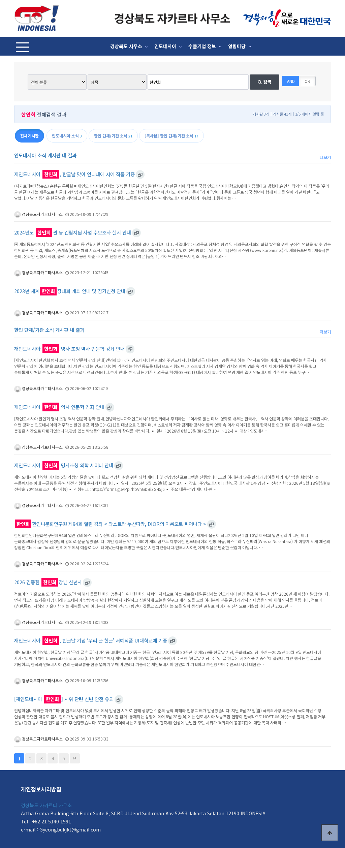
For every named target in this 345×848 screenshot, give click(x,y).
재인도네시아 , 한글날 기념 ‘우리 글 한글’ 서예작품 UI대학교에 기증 (90, 640)
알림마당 (237, 46)
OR (307, 81)
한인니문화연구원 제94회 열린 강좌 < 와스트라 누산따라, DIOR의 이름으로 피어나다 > (111, 524)
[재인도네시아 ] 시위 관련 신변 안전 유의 (64, 699)
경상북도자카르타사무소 (42, 214)
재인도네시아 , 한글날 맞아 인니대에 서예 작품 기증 (74, 174)
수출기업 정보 (202, 46)
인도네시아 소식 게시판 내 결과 (45, 155)
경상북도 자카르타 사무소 (46, 805)
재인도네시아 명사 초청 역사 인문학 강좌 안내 (69, 348)
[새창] (140, 174)
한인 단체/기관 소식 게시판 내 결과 (49, 329)
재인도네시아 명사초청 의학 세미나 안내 (63, 465)
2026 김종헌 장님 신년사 (48, 582)
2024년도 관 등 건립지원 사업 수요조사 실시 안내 (72, 232)
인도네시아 (165, 46)
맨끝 (75, 758)
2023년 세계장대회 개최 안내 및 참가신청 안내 (69, 291)
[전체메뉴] (22, 46)
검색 (266, 81)
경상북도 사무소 (126, 46)
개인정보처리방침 (41, 789)
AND (291, 81)
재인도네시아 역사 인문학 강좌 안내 (59, 407)
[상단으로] (329, 832)
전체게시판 (29, 135)
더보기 (325, 157)
